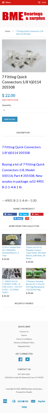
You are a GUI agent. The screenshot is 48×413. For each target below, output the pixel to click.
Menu (8, 2)
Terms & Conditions (24, 339)
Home (7, 31)
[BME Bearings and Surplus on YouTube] (27, 360)
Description (23, 132)
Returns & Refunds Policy (24, 343)
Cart (43, 2)
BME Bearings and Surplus (31, 389)
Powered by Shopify (24, 392)
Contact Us (24, 332)
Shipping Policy (24, 346)
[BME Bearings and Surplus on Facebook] (20, 360)
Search (24, 335)
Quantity (6, 105)
